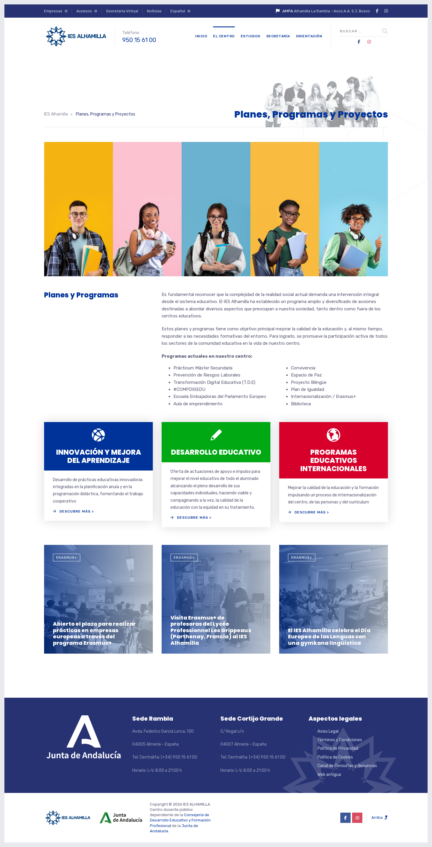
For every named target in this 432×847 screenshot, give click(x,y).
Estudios (250, 36)
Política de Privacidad (337, 748)
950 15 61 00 (139, 39)
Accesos (84, 11)
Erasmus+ (66, 557)
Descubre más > (76, 511)
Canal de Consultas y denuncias (347, 765)
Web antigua (329, 774)
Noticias (154, 11)
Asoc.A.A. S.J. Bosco (352, 11)
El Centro (224, 36)
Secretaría (278, 36)
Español (177, 11)
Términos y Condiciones (339, 739)
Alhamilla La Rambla (312, 11)
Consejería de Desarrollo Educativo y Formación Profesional (180, 820)
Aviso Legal (328, 731)
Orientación (309, 36)
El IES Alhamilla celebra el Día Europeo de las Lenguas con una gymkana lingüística (329, 637)
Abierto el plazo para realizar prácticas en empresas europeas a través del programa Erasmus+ (94, 633)
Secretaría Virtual (122, 11)
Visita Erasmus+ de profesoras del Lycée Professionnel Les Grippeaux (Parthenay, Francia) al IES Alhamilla (210, 630)
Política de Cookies (335, 757)
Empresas (53, 11)
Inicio (201, 36)
